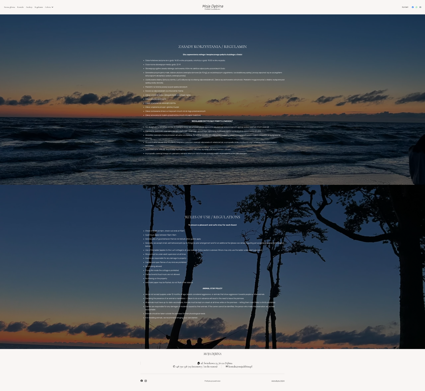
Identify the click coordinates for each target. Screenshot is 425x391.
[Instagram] (146, 381)
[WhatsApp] (416, 7)
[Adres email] (420, 7)
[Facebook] (413, 7)
